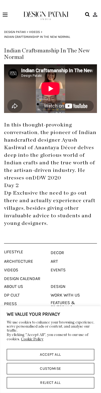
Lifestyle (13, 252)
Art (54, 261)
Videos (34, 32)
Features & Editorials (63, 305)
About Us (13, 286)
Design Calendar (22, 279)
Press (10, 304)
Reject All (50, 382)
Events (58, 270)
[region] (50, 349)
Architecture (18, 261)
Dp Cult (12, 295)
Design (58, 286)
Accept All (50, 354)
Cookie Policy (32, 339)
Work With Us (65, 295)
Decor (57, 253)
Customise (50, 368)
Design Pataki (15, 32)
